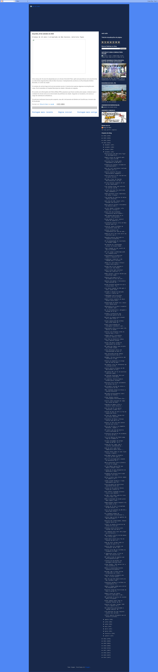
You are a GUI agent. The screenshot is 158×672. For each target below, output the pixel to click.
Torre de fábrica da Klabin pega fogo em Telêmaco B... (115, 438)
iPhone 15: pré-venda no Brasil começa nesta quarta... (114, 263)
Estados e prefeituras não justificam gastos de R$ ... (114, 314)
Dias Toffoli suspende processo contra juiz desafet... (114, 492)
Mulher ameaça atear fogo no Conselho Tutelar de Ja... (113, 601)
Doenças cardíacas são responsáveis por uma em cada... (115, 230)
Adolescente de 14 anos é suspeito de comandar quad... (115, 307)
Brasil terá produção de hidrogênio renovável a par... (115, 325)
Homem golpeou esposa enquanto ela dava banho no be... (115, 503)
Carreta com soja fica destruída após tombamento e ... (115, 190)
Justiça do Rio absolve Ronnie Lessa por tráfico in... (114, 488)
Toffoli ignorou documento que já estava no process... (115, 616)
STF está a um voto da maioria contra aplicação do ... (114, 430)
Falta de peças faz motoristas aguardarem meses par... (114, 485)
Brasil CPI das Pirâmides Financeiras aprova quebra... (114, 212)
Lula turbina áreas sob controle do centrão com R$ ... (115, 187)
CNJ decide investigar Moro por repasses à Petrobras (114, 376)
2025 (105, 138)
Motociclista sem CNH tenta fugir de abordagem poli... (115, 154)
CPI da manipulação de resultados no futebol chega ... (115, 241)
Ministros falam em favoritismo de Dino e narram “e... (115, 590)
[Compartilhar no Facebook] (62, 104)
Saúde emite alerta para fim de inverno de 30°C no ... (114, 539)
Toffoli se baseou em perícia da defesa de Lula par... (115, 525)
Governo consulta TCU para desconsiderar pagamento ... (114, 172)
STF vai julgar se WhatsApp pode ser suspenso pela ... (115, 252)
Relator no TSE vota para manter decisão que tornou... (115, 423)
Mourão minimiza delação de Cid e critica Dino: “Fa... (115, 285)
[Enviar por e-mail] (57, 104)
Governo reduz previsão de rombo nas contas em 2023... (115, 401)
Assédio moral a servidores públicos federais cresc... (114, 336)
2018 (105, 648)
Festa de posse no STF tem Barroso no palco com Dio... (115, 176)
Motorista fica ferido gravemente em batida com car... (115, 383)
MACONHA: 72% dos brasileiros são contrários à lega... (115, 358)
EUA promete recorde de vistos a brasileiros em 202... (115, 387)
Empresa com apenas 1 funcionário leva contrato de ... (115, 281)
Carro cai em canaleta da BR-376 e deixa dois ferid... (115, 510)
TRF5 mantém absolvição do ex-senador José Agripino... (114, 216)
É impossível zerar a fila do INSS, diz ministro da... (114, 554)
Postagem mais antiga (87, 112)
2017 (105, 650)
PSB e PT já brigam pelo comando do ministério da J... (115, 459)
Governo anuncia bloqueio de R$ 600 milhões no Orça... (114, 369)
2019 (105, 645)
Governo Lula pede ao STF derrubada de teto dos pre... (114, 278)
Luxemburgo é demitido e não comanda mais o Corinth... (113, 259)
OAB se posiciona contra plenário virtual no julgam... (115, 463)
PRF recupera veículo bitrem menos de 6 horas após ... (115, 536)
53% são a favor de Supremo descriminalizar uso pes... (114, 180)
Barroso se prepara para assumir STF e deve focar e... (115, 318)
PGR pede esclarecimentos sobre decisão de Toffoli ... (114, 394)
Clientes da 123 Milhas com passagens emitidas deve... (114, 561)
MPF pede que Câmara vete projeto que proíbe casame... (115, 347)
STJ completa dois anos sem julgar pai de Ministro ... (115, 532)
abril (107, 629)
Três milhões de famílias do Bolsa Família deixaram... (115, 198)
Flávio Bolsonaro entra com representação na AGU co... (114, 350)
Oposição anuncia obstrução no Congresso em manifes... (114, 238)
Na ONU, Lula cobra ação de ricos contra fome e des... (115, 496)
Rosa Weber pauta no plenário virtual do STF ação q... (114, 456)
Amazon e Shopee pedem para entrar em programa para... (115, 587)
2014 (105, 657)
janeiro (107, 635)
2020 (105, 643)
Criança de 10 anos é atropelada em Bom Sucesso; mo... (115, 507)
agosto (107, 619)
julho (107, 622)
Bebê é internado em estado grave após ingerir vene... (115, 499)
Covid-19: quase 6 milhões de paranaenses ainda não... (114, 227)
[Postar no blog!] (59, 104)
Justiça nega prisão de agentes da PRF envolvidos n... (115, 518)
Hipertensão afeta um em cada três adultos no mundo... (115, 329)
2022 (105, 638)
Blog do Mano (107, 127)
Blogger (87, 667)
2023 (105, 142)
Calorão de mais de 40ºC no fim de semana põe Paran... (115, 412)
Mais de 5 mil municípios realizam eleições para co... (115, 169)
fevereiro (108, 633)
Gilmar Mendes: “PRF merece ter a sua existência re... (115, 565)
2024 (105, 140)
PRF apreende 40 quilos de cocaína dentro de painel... (115, 597)
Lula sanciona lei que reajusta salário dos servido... (114, 612)
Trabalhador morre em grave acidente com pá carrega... (114, 296)
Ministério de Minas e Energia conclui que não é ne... (114, 419)
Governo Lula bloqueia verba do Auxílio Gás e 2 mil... (114, 332)
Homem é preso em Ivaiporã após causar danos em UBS (114, 158)
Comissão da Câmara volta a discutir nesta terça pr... (114, 405)
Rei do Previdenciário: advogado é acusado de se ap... (115, 310)
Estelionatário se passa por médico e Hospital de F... (113, 256)
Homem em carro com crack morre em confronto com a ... (115, 234)
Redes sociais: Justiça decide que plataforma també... (115, 274)
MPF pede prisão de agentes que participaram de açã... (114, 557)
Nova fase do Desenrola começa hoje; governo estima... (114, 339)
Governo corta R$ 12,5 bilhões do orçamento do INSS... (115, 550)
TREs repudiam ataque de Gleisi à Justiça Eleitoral (115, 390)
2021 (105, 641)
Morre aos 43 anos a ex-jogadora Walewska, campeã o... (115, 427)
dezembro (108, 145)
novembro (108, 147)
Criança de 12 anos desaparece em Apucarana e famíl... (115, 470)
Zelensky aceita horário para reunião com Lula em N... (114, 528)
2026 (105, 135)
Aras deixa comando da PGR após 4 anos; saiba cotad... (115, 289)
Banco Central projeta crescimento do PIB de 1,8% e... (115, 205)
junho (107, 624)
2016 (105, 652)
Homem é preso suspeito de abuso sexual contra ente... (115, 299)
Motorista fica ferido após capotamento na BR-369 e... (114, 161)
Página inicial (65, 112)
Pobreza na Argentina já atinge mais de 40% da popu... (114, 361)
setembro (108, 152)
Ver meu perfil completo (109, 130)
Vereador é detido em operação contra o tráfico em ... (114, 292)
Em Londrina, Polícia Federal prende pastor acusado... (114, 379)
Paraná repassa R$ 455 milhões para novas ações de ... (114, 321)
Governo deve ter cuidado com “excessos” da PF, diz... (114, 547)
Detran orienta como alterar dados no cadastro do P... (115, 478)
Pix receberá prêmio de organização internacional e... (115, 514)
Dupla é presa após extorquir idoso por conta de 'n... (114, 270)
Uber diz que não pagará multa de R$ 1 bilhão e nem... (115, 579)
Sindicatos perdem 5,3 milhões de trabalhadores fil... (115, 583)
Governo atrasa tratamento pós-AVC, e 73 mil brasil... (114, 576)
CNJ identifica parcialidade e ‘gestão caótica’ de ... (114, 608)
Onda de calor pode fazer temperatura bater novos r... (114, 448)
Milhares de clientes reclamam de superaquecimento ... (115, 165)
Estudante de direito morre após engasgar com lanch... (115, 474)
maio (106, 626)
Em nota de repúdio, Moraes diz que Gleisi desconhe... (114, 416)
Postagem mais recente (42, 112)
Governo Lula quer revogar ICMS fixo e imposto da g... (114, 605)
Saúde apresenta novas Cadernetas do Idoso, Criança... (115, 194)
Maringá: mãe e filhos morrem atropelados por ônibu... (114, 572)
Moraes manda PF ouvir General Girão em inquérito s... (114, 220)
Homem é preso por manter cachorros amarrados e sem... (114, 594)
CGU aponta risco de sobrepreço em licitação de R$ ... (115, 365)
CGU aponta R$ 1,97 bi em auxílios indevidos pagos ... (115, 372)
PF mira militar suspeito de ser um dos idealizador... (115, 183)
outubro (107, 149)
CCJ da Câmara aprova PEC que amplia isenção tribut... (114, 467)
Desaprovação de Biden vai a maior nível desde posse (115, 303)
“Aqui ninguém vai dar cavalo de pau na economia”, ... (115, 249)
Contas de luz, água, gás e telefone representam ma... (114, 445)
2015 (105, 655)
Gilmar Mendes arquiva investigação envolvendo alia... (115, 398)
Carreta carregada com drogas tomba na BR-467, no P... (114, 441)
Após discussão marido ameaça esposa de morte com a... (114, 354)
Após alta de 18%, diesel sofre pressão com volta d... (114, 201)
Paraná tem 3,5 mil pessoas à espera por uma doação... (114, 267)
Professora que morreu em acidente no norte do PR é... (115, 434)
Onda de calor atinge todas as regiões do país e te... (114, 543)
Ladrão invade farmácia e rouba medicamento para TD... (114, 481)
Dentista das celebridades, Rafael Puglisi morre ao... (115, 521)
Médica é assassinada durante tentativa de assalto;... (114, 568)
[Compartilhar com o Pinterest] (64, 104)
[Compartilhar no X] (60, 104)
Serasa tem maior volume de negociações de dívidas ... (114, 343)
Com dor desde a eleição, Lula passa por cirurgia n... (114, 209)
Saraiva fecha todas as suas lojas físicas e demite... (115, 452)
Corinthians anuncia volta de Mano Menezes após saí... (115, 223)
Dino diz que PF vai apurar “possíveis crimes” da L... (114, 408)
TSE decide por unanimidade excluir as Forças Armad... (114, 245)
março (107, 631)
